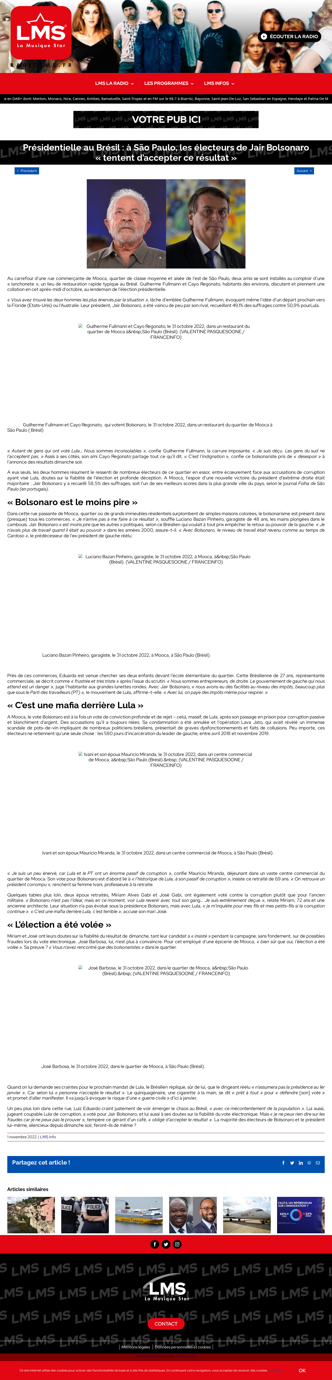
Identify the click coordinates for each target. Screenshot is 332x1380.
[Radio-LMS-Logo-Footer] (166, 1275)
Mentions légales (136, 1347)
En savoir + (276, 1370)
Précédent (29, 171)
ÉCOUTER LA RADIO (294, 36)
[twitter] (166, 1244)
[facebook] (154, 1244)
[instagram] (177, 1244)
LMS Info (48, 1136)
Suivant (302, 171)
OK (302, 1370)
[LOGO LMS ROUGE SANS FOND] (41, 8)
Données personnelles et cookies (183, 1347)
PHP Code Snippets (148, 1356)
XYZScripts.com (185, 1356)
